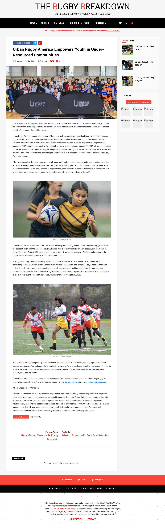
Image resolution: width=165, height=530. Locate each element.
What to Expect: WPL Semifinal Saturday (85, 435)
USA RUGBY (18, 123)
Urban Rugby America (34, 123)
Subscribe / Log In (79, 23)
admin (19, 61)
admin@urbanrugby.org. (96, 382)
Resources (55, 488)
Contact (99, 23)
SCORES (45, 23)
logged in (58, 463)
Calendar (59, 23)
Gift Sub (71, 488)
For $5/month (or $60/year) (65, 509)
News (32, 23)
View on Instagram (139, 102)
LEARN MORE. (114, 31)
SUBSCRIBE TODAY (82, 519)
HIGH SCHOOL (36, 417)
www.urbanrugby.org (70, 382)
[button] (126, 111)
